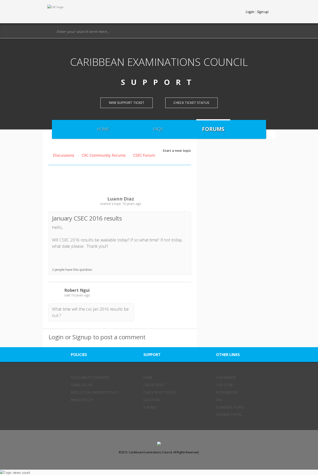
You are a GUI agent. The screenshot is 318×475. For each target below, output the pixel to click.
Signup (81, 337)
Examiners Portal (230, 407)
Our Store (224, 385)
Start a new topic (177, 150)
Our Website (226, 377)
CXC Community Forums (103, 155)
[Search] (50, 31)
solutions (151, 400)
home (148, 377)
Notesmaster (227, 392)
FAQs (158, 129)
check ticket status (159, 392)
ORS (219, 400)
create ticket (154, 385)
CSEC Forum (144, 155)
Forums (213, 129)
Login (56, 337)
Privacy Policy (82, 400)
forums (149, 407)
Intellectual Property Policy (94, 392)
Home (103, 129)
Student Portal (229, 414)
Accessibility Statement (90, 377)
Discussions (63, 155)
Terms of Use (81, 385)
